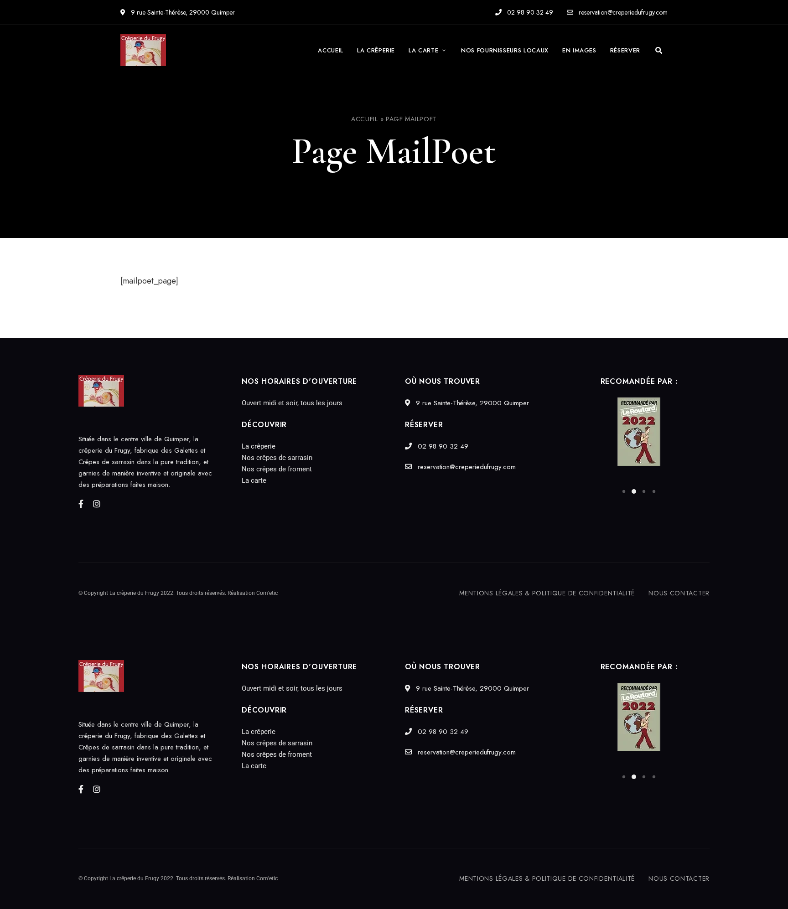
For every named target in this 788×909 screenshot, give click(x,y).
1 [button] (624, 491)
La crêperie (258, 446)
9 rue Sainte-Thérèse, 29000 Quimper (182, 12)
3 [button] (644, 491)
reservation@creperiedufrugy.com (622, 12)
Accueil (364, 119)
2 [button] (634, 491)
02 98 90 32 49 (529, 12)
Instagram (96, 504)
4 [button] (654, 491)
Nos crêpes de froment (277, 469)
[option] (639, 432)
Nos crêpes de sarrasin (277, 458)
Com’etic (267, 593)
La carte (254, 480)
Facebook (80, 504)
